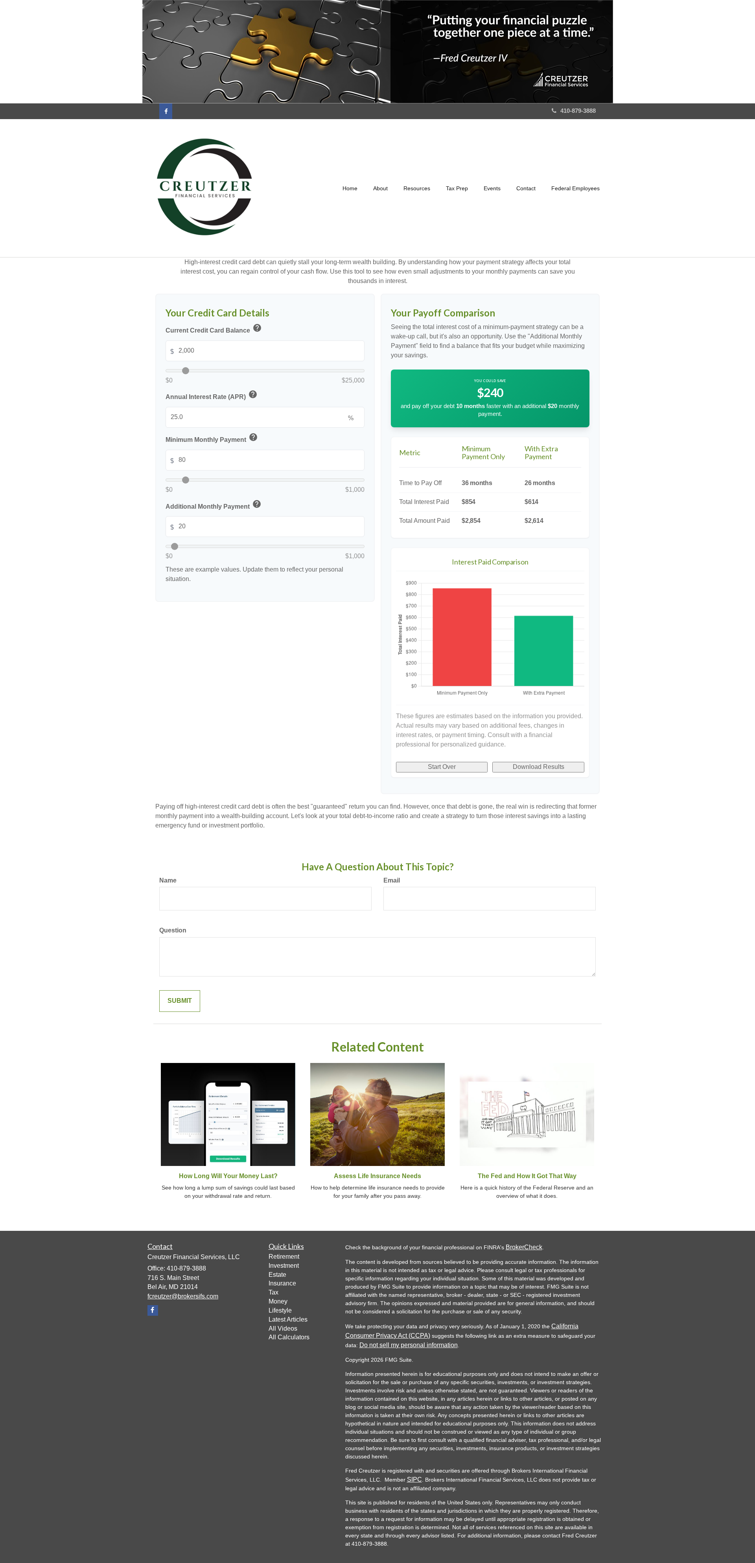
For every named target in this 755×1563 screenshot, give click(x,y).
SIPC (414, 1479)
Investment (284, 1265)
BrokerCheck (524, 1247)
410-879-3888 (578, 110)
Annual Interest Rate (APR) (212, 396)
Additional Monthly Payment (213, 505)
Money (278, 1301)
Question (172, 930)
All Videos (283, 1328)
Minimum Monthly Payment (212, 438)
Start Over (442, 766)
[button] (380, 188)
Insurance (282, 1283)
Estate (277, 1274)
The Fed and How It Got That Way (527, 1176)
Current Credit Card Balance (214, 329)
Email (391, 880)
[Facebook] (165, 111)
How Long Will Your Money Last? (228, 1176)
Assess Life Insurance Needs (377, 1176)
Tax (273, 1292)
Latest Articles (288, 1319)
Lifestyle (280, 1310)
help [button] (257, 328)
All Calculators (289, 1337)
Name (168, 880)
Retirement (284, 1256)
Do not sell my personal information (408, 1345)
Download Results (538, 766)
